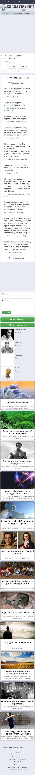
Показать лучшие (17, 83)
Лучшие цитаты (18, 319)
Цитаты (3, 2)
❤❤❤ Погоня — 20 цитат (16, 747)
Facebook (18, 761)
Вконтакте (18, 764)
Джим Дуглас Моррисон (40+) (16, 122)
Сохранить (6, 312)
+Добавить (6, 13)
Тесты (21, 2)
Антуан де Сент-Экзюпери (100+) (17, 159)
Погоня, (9, 62)
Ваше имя (5, 294)
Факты (16, 2)
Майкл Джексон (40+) (13, 138)
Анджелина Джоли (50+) (14, 252)
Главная (4, 747)
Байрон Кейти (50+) (13, 173)
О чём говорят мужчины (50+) (16, 236)
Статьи (10, 2)
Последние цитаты (17, 757)
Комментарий (6, 301)
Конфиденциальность (17, 755)
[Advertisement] (17, 34)
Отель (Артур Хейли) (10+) (15, 212)
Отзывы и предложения (18, 759)
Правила (17, 752)
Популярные (17, 13)
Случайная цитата (18, 325)
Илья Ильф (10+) (12, 97)
